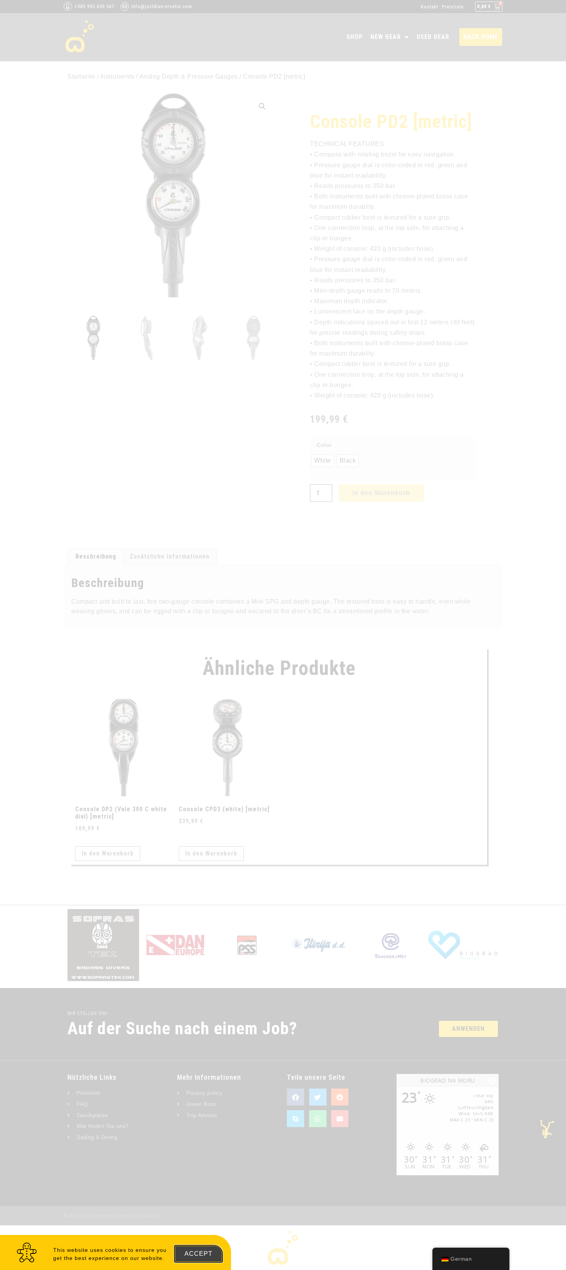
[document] (283, 635)
